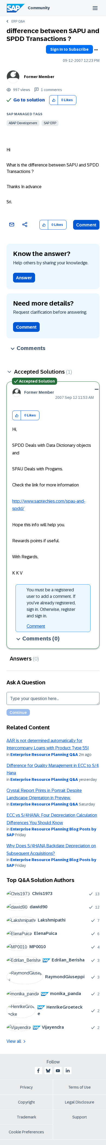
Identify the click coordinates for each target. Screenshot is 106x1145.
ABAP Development (23, 123)
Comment (86, 225)
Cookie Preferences (26, 1132)
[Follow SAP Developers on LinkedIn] (68, 1071)
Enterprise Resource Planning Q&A (44, 754)
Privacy (26, 1087)
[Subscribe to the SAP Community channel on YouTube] (58, 1071)
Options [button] (96, 50)
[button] (53, 100)
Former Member (39, 77)
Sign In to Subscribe (69, 49)
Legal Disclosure (79, 1102)
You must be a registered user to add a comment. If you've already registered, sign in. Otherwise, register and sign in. (51, 603)
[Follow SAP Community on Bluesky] (48, 1071)
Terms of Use (79, 1087)
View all (14, 1041)
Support (79, 1117)
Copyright (26, 1102)
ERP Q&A (18, 21)
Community (39, 8)
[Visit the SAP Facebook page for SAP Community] (38, 1071)
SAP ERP (50, 123)
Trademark (26, 1117)
